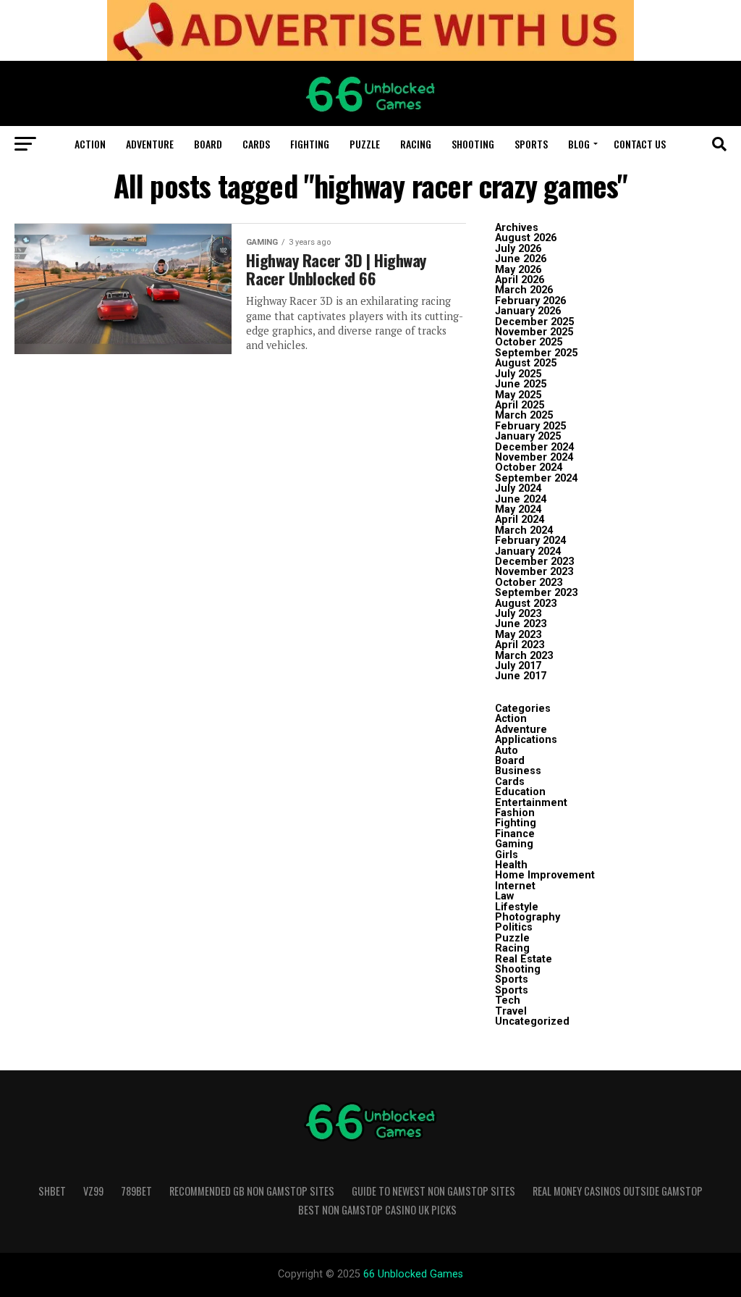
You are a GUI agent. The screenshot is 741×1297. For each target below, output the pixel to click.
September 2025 (536, 353)
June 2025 (520, 384)
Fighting (309, 143)
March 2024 (524, 530)
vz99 (93, 1191)
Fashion (515, 813)
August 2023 (525, 603)
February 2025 (530, 426)
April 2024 (519, 519)
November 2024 (534, 457)
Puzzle (365, 143)
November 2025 (534, 332)
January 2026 (528, 311)
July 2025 (518, 374)
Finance (515, 834)
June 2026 (520, 259)
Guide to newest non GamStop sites (433, 1191)
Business (518, 771)
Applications (526, 740)
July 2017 (518, 666)
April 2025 (519, 405)
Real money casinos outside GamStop (618, 1191)
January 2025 (528, 436)
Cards (256, 143)
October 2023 (528, 582)
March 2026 (524, 290)
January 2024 (528, 551)
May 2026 (518, 270)
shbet (52, 1191)
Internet (515, 886)
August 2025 (525, 363)
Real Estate (523, 959)
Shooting (473, 143)
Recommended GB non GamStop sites (251, 1191)
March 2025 (524, 415)
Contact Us (640, 143)
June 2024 (520, 499)
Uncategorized (532, 1021)
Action (90, 143)
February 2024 (530, 540)
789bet (136, 1191)
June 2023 (520, 624)
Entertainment (531, 803)
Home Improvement (545, 875)
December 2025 (534, 322)
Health (511, 865)
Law (504, 896)
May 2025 (518, 395)
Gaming (514, 844)
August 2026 (525, 238)
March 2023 (524, 656)
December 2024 (534, 447)
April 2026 (519, 280)
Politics (514, 927)
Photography (527, 917)
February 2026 (530, 301)
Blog (579, 143)
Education (520, 792)
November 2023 (534, 572)
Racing (415, 143)
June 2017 (520, 676)
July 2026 (518, 249)
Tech (507, 1000)
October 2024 (528, 467)
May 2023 (518, 635)
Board (208, 143)
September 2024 (536, 478)
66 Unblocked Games (413, 1274)
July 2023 (518, 614)
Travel (511, 1011)
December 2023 (534, 561)
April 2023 (519, 645)
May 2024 (518, 509)
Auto (506, 750)
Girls (506, 855)
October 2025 (528, 342)
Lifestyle (516, 907)
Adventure (150, 143)
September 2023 (536, 593)
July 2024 (518, 488)
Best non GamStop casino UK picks (377, 1209)
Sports (531, 143)
